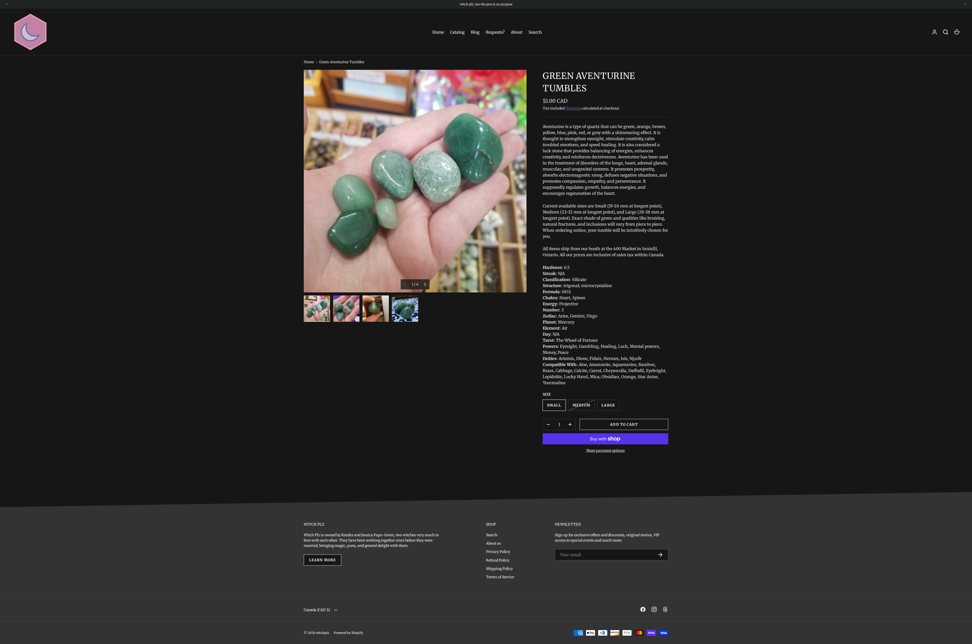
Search (535, 32)
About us (493, 543)
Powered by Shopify (348, 633)
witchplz (322, 633)
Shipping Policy (499, 568)
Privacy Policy (498, 551)
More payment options (605, 450)
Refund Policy (497, 560)
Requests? (495, 32)
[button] (956, 32)
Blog (475, 32)
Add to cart (624, 424)
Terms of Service (500, 577)
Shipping (573, 108)
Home (438, 32)
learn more (322, 560)
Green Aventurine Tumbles (341, 62)
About (516, 32)
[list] (415, 181)
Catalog (457, 32)
